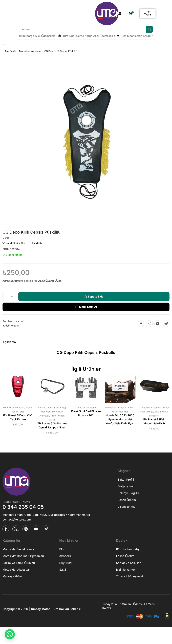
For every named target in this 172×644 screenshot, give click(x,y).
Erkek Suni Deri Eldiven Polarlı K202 (86, 413)
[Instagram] (149, 323)
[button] (119, 13)
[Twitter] (15, 529)
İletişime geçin (11, 325)
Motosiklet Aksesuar (30, 51)
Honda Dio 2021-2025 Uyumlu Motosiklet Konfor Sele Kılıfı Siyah (120, 419)
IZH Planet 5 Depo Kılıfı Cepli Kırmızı (17, 417)
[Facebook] (141, 323)
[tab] (9, 343)
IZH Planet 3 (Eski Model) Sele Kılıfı (154, 421)
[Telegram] (166, 323)
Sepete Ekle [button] (14, 389)
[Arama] (149, 29)
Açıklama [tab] (9, 342)
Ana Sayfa (10, 51)
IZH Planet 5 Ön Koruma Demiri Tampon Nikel (52, 425)
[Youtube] (157, 323)
